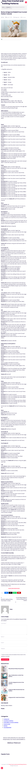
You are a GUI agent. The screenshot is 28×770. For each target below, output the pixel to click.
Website (3, 648)
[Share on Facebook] (6, 593)
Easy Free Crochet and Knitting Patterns (18, 764)
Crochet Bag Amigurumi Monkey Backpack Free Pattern (21, 599)
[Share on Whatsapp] (15, 593)
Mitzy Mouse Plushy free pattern (16, 668)
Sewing (5, 726)
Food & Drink (7, 724)
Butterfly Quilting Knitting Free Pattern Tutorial (6, 600)
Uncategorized (7, 727)
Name (2, 636)
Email (2, 642)
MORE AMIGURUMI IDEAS (14, 588)
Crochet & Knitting (8, 721)
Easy (3, 17)
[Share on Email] (19, 593)
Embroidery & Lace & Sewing (11, 722)
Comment (4, 623)
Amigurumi (16, 17)
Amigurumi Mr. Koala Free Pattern (17, 697)
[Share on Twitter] (11, 593)
